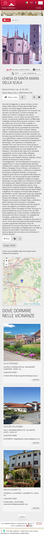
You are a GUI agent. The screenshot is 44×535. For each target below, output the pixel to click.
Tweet (16, 73)
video (16, 20)
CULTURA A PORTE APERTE (20, 70)
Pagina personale (8, 8)
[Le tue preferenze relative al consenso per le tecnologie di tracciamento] (4, 531)
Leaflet (25, 304)
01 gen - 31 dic (9, 245)
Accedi (38, 8)
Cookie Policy (24, 533)
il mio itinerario (28, 73)
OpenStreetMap (35, 304)
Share (37, 69)
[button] (22, 281)
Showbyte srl (5, 533)
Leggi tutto (36, 379)
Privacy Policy (14, 533)
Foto (7, 20)
